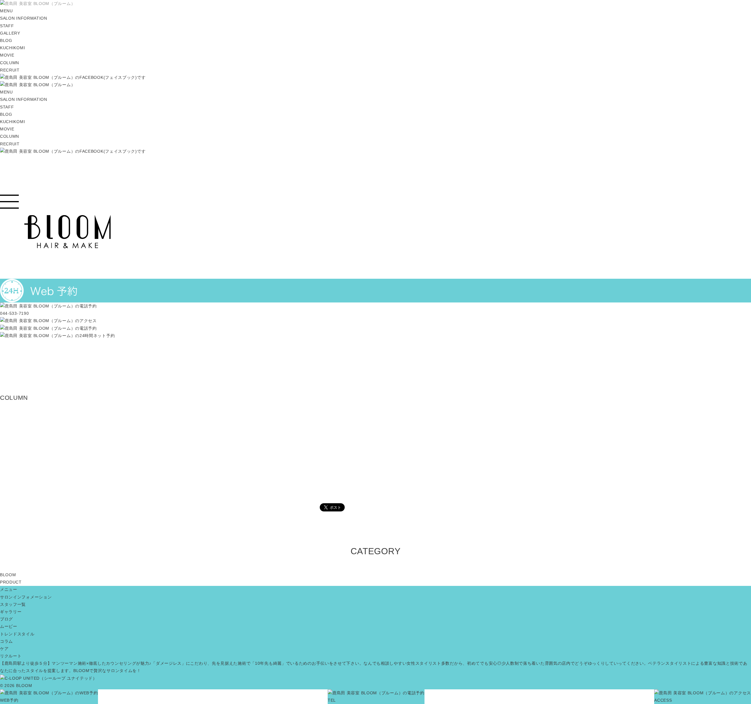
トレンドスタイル (17, 634)
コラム (6, 641)
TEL (332, 700)
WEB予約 (9, 700)
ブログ (6, 619)
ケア (4, 648)
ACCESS (663, 700)
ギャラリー (11, 611)
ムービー (8, 626)
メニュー (8, 589)
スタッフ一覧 (13, 604)
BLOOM (8, 574)
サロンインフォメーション (26, 597)
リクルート (11, 656)
